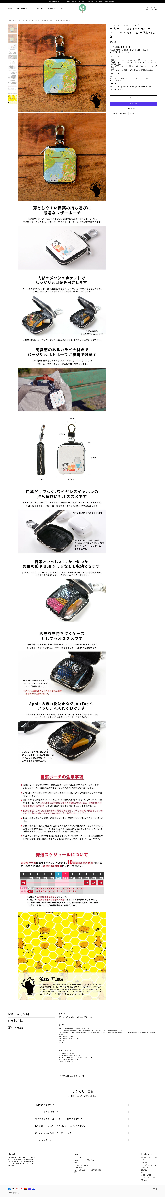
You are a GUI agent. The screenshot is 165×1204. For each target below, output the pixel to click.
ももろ (118, 56)
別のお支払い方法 (133, 108)
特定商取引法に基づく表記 (149, 1157)
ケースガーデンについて (24, 8)
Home (9, 20)
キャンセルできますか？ (47, 1112)
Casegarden (15, 1192)
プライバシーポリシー (148, 1177)
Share (124, 113)
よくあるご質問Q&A (147, 1175)
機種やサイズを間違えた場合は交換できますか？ (58, 1119)
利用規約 (144, 1180)
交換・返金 (144, 1172)
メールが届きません (44, 1140)
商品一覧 (50, 8)
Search (62, 8)
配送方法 (144, 1170)
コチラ (82, 1076)
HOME (10, 8)
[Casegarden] (82, 8)
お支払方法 (15, 1021)
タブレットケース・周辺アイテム (84, 1160)
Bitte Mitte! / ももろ (19, 20)
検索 (142, 1160)
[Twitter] (154, 1189)
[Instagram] (156, 1189)
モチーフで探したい (80, 1167)
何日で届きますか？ (44, 1105)
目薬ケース (114, 70)
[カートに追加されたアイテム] (155, 8)
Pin (133, 113)
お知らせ (40, 8)
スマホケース (78, 1157)
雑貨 (75, 1162)
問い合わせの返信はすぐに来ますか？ (53, 1133)
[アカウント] (147, 8)
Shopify (17, 1194)
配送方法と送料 (18, 1014)
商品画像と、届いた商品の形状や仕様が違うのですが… (61, 1126)
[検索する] (151, 8)
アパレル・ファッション (81, 1165)
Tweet (115, 113)
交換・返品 (15, 1027)
